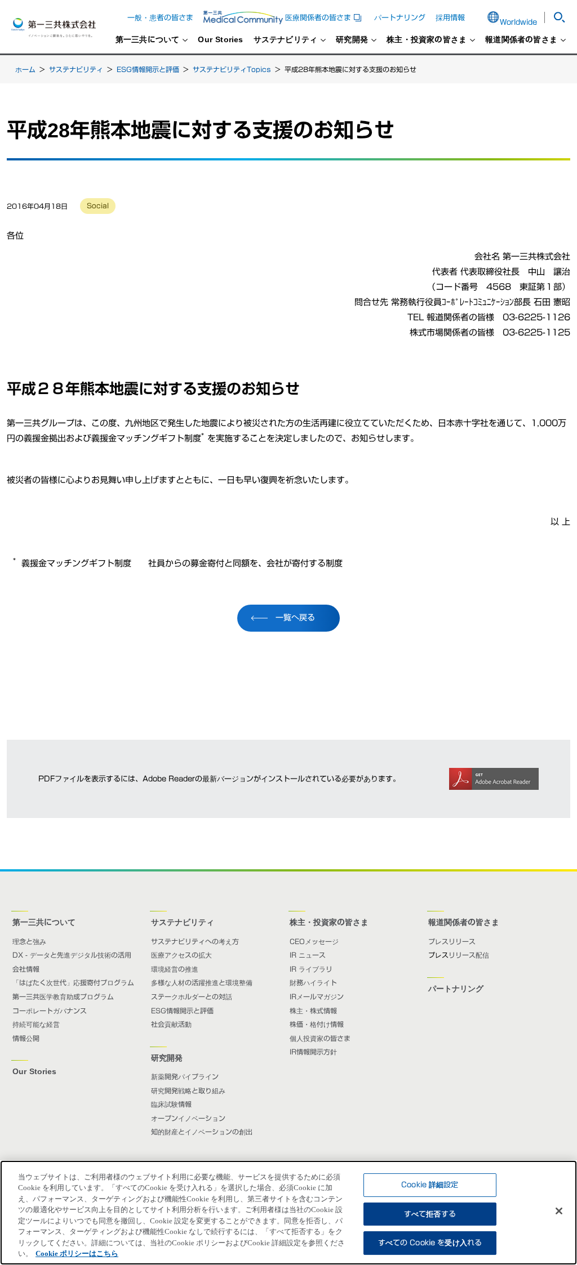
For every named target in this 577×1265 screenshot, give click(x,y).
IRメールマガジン (317, 996)
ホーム (25, 69)
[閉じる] (559, 1211)
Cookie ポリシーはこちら (76, 1253)
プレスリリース (452, 941)
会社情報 (25, 968)
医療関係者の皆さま (324, 17)
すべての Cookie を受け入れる (430, 1242)
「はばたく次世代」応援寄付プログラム (73, 982)
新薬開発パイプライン (185, 1076)
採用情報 (450, 17)
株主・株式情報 (313, 1010)
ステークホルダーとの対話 (191, 996)
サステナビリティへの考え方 (195, 941)
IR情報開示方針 (313, 1051)
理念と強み (29, 941)
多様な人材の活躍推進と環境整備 (201, 982)
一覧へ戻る (295, 618)
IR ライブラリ (311, 968)
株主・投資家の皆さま (427, 39)
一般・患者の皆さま (160, 17)
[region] (288, 1212)
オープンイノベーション (188, 1118)
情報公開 (25, 1038)
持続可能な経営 (36, 1024)
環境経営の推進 (174, 968)
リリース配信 (469, 954)
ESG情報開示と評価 (148, 69)
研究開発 (352, 39)
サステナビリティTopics (232, 69)
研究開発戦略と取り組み (188, 1090)
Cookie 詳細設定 (429, 1184)
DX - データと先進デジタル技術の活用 (71, 954)
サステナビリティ (286, 39)
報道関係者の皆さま (521, 39)
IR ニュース (308, 954)
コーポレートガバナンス (49, 1010)
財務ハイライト (313, 982)
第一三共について (148, 39)
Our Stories (220, 39)
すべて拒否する (430, 1214)
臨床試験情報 (171, 1104)
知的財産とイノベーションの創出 (201, 1131)
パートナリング (399, 17)
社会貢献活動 (171, 1024)
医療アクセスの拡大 (181, 954)
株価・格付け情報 (317, 1024)
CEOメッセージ (314, 941)
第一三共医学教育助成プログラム (63, 996)
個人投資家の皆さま (320, 1038)
